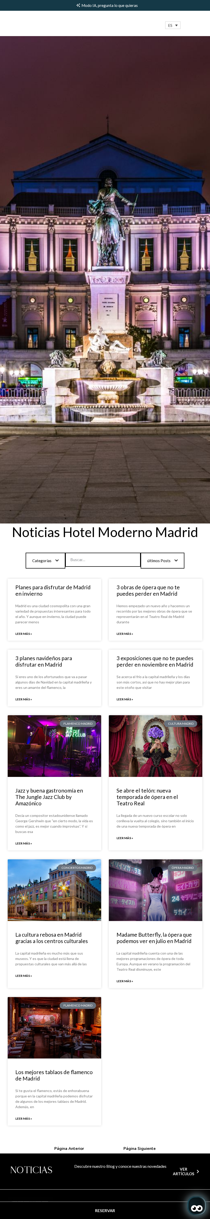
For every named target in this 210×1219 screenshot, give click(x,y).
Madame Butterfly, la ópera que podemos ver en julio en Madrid (154, 937)
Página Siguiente (139, 1148)
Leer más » (23, 634)
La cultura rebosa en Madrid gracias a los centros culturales (51, 937)
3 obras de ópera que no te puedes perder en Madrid (148, 590)
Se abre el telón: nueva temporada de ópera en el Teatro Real (147, 796)
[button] (173, 25)
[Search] (133, 559)
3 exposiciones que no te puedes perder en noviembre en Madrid (155, 661)
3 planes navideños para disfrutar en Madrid (43, 661)
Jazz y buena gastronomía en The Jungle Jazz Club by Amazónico (49, 796)
